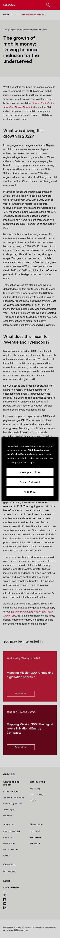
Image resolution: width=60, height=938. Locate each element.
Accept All (30, 491)
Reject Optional (30, 482)
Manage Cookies (30, 472)
